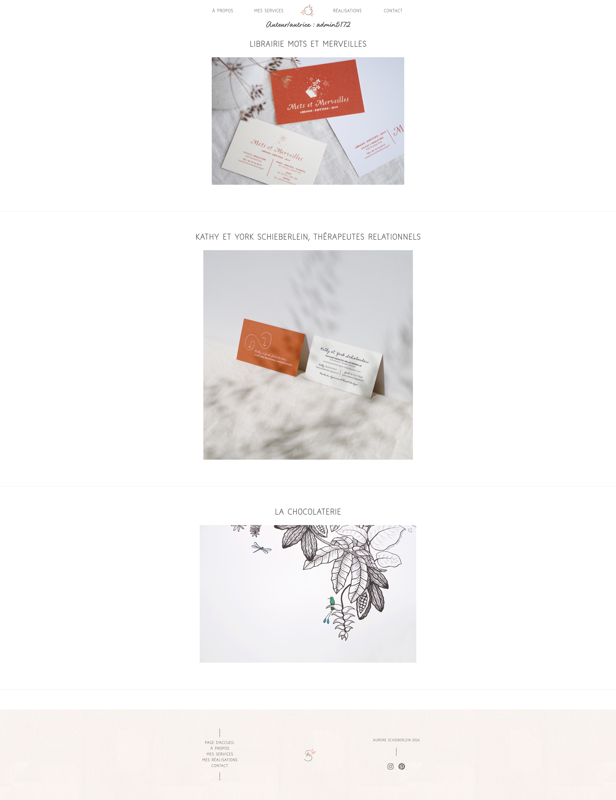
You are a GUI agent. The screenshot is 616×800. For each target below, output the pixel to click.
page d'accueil (220, 743)
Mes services (268, 11)
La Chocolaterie (308, 512)
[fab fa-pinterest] (401, 767)
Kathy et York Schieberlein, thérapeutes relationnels (308, 237)
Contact (393, 11)
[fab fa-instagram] (391, 767)
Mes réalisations (219, 760)
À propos (222, 11)
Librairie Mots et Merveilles (308, 45)
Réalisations (347, 11)
